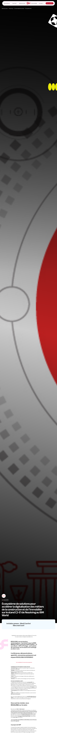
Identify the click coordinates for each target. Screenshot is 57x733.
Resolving (11, 8)
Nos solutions (7, 3)
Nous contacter (49, 3)
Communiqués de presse (19, 8)
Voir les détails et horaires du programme (24, 662)
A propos (41, 3)
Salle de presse (22, 3)
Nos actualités (34, 3)
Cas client (14, 3)
